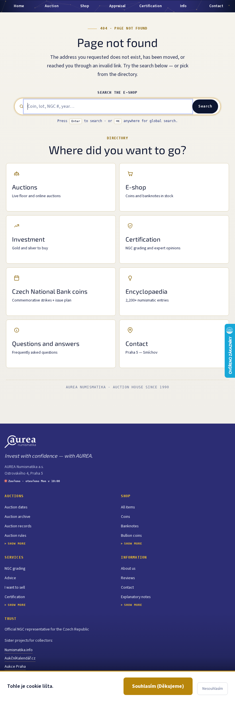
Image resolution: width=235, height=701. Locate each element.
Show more (17, 543)
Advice (10, 578)
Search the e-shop (117, 93)
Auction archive (17, 517)
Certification (15, 597)
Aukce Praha (15, 666)
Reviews (128, 578)
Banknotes (129, 526)
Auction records (18, 526)
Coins (125, 517)
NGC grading (15, 568)
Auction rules (15, 536)
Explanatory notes (135, 597)
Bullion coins (131, 536)
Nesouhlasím (212, 689)
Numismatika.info (19, 650)
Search (205, 106)
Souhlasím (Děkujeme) (158, 686)
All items (128, 507)
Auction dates (16, 507)
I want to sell (15, 587)
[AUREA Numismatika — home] (20, 441)
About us (128, 568)
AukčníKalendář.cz (20, 658)
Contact (127, 587)
